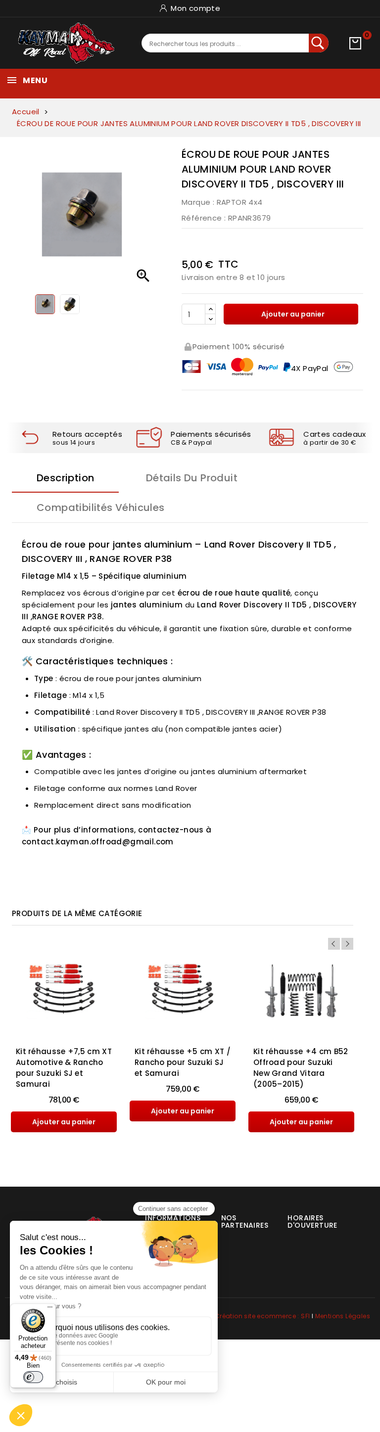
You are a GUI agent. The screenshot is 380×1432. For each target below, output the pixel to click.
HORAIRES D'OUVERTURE (312, 1221)
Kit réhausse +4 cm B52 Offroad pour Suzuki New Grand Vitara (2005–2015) (300, 1067)
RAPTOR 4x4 (240, 202)
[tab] (238, 1217)
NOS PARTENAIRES (244, 1221)
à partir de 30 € (329, 442)
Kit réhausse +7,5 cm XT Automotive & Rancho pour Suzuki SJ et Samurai (64, 1067)
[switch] (33, 1377)
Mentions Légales (342, 1316)
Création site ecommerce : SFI (262, 1316)
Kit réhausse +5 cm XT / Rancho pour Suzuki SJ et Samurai (183, 1062)
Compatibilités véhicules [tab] (101, 507)
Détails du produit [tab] (192, 478)
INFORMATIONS (172, 1218)
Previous (334, 944)
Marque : (198, 202)
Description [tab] (65, 478)
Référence (202, 218)
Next (347, 944)
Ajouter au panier (292, 314)
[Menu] (50, 1309)
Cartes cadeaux (334, 434)
